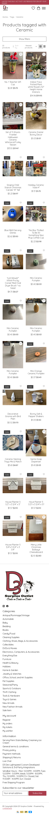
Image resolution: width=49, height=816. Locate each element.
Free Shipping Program (14, 782)
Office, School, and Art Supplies (18, 677)
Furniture (7, 659)
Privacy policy (9, 750)
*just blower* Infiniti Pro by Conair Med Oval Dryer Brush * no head (13, 283)
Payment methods (11, 753)
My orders (7, 723)
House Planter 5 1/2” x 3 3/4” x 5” (13, 503)
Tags (12, 17)
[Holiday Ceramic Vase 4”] (36, 168)
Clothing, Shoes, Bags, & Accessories (20, 641)
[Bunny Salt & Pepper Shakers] (36, 397)
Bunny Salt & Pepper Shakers (36, 415)
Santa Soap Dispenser (36, 460)
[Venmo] (30, 812)
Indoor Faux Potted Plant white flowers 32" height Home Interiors (36, 87)
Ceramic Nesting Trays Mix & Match (13, 460)
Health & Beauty (10, 663)
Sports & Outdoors (12, 688)
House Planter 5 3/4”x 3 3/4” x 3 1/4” (13, 547)
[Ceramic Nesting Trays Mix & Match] (13, 442)
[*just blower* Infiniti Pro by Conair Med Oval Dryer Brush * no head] (13, 261)
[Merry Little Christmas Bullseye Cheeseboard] (36, 528)
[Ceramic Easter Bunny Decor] (36, 115)
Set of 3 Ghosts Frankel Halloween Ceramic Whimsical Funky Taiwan (13, 138)
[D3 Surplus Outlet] (5, 8)
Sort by (16, 46)
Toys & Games (9, 699)
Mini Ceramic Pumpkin (36, 279)
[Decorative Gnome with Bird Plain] (13, 397)
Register (7, 720)
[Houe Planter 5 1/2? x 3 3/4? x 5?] (36, 485)
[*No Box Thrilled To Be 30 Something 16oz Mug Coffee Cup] (36, 213)
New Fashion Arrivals (12, 706)
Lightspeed (7, 808)
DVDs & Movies (10, 648)
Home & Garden (10, 670)
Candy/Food (9, 633)
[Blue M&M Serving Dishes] (13, 213)
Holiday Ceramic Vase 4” (36, 186)
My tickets (7, 727)
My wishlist (8, 731)
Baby (5, 622)
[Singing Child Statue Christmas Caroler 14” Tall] (13, 168)
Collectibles (8, 644)
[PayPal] (22, 812)
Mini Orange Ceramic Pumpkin (36, 372)
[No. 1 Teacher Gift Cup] (13, 65)
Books (6, 630)
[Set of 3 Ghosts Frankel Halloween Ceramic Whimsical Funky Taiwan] (13, 115)
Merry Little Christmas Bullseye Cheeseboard (36, 548)
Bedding (7, 626)
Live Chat (7, 761)
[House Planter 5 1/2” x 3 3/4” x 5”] (13, 485)
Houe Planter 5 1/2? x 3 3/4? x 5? (36, 503)
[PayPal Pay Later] (26, 812)
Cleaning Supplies (11, 637)
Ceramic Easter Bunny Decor (36, 133)
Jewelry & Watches (12, 673)
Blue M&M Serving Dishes (12, 231)
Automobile (8, 619)
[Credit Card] (17, 812)
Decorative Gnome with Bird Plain (13, 416)
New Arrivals (8, 703)
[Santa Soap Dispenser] (36, 442)
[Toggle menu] (43, 8)
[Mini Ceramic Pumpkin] (36, 261)
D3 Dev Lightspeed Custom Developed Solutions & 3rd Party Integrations (21, 766)
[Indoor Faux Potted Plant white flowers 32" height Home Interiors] (36, 65)
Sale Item (7, 710)
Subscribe (37, 793)
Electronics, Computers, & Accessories (21, 652)
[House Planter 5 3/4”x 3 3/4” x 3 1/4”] (13, 528)
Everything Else (10, 655)
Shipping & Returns (12, 757)
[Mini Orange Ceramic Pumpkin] (36, 354)
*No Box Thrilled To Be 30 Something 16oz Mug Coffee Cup (36, 234)
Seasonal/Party (10, 684)
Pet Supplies (8, 681)
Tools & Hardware (11, 695)
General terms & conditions (16, 746)
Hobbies (7, 666)
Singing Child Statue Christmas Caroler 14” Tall (13, 187)
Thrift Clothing (9, 692)
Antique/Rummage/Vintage (16, 615)
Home (5, 17)
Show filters (24, 39)
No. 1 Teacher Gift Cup (13, 83)
